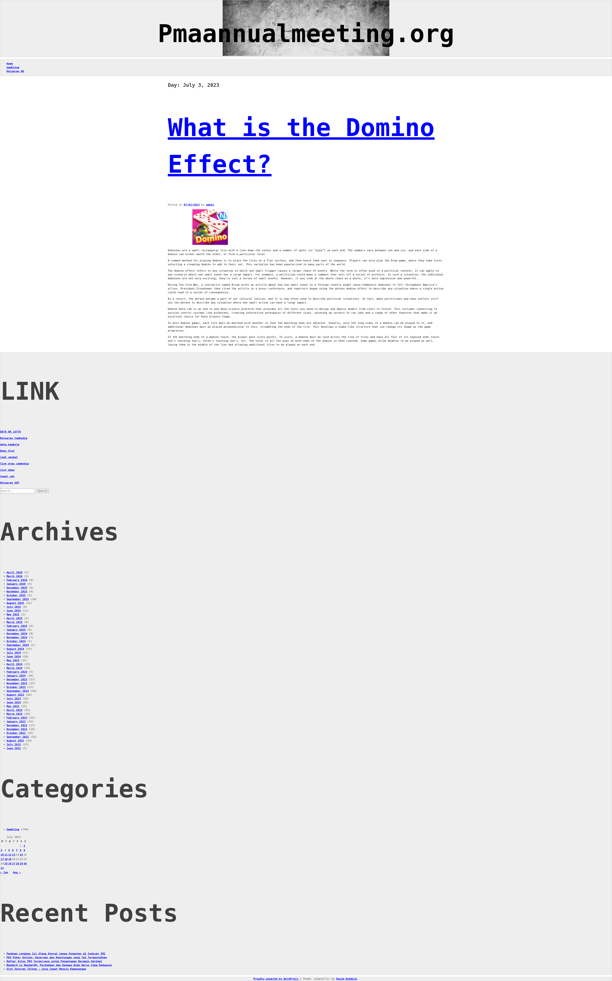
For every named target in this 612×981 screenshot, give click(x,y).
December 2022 (17, 725)
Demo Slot (7, 450)
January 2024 (16, 675)
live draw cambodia (14, 463)
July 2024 (14, 652)
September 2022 (18, 736)
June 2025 (14, 610)
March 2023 (14, 713)
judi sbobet (9, 457)
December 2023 (17, 679)
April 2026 (14, 572)
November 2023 (17, 683)
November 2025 (17, 591)
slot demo (7, 470)
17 (2, 859)
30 (25, 863)
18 (6, 859)
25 (6, 863)
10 (2, 854)
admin (210, 204)
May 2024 (13, 660)
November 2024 (17, 637)
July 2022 (14, 744)
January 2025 (16, 629)
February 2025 (17, 626)
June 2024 (14, 656)
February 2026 (17, 580)
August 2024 (15, 648)
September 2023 (18, 690)
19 (9, 859)
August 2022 (15, 740)
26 (9, 863)
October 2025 (16, 595)
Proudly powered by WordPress (276, 978)
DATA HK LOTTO (10, 431)
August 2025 (15, 603)
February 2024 (17, 671)
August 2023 (15, 694)
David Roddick (346, 978)
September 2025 (18, 599)
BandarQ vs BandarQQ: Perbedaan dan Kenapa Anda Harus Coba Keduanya (59, 965)
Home (10, 63)
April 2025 (14, 618)
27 (13, 863)
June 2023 (14, 702)
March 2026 (14, 576)
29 (21, 863)
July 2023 (14, 698)
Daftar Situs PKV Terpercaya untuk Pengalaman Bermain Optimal (54, 961)
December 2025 (17, 587)
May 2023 (13, 706)
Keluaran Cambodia (13, 438)
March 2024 (14, 668)
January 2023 (16, 721)
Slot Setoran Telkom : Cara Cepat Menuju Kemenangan (46, 968)
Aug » (17, 872)
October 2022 (16, 733)
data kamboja (9, 444)
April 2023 (14, 710)
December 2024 (17, 633)
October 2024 (16, 641)
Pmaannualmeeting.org (306, 33)
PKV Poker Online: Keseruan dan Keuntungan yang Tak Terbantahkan (57, 957)
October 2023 (16, 687)
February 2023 (17, 717)
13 (13, 854)
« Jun (4, 872)
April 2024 (14, 664)
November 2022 (17, 729)
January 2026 (16, 583)
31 (2, 868)
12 (9, 854)
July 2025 (14, 606)
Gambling (13, 67)
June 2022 (14, 748)
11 (6, 854)
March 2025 (14, 622)
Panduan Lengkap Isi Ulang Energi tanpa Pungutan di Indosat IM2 (56, 953)
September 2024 (18, 645)
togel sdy (7, 476)
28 (17, 863)
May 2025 (13, 614)
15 (21, 854)
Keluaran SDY (9, 482)
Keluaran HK (15, 71)
